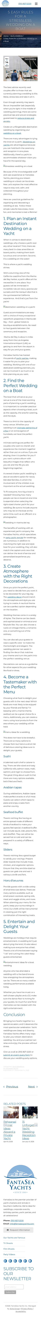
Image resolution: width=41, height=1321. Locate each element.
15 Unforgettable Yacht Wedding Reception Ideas (31, 1130)
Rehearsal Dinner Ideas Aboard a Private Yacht (9, 1130)
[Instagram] (10, 1261)
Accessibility (21, 1311)
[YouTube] (30, 1261)
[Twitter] (15, 1261)
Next (31, 1086)
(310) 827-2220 (24, 4)
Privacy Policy (27, 1309)
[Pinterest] (25, 1261)
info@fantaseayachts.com (22, 1224)
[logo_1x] (5, 3)
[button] (5, 1124)
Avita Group (15, 1309)
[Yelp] (20, 1261)
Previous (12, 1086)
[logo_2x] (20, 1165)
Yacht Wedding (30, 59)
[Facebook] (5, 1261)
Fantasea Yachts (12, 1068)
